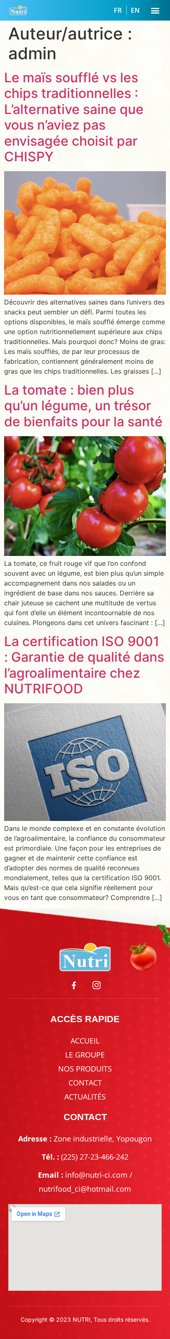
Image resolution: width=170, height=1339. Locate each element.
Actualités (85, 1097)
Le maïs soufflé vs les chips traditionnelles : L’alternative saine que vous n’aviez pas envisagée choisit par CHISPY (74, 117)
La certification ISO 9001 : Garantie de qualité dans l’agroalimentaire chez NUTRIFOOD (84, 665)
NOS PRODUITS (85, 1069)
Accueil (85, 1041)
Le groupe (85, 1055)
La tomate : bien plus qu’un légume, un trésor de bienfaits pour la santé (83, 406)
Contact (85, 1083)
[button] (155, 10)
